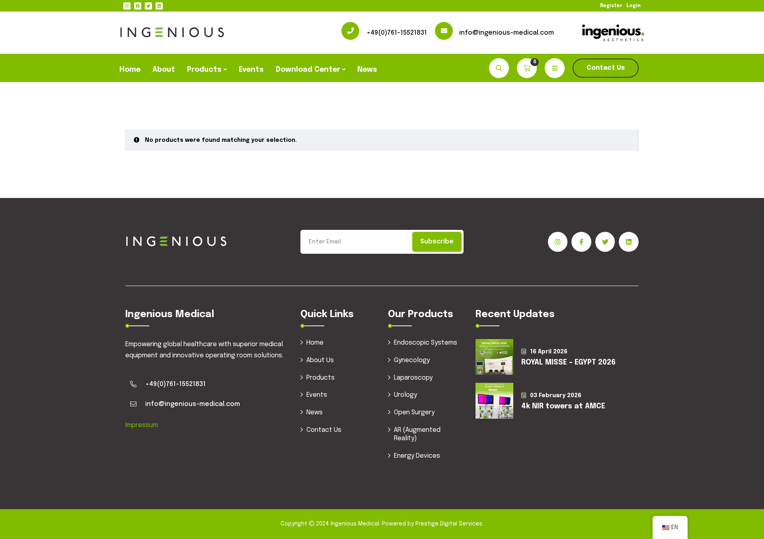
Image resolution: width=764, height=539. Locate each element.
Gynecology (412, 360)
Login (633, 6)
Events (251, 69)
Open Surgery (414, 412)
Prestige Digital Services (448, 524)
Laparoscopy (413, 377)
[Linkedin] (159, 6)
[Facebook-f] (581, 242)
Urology (405, 395)
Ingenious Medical (355, 524)
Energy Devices (417, 456)
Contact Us (606, 68)
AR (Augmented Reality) (417, 434)
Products (204, 69)
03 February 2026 (555, 395)
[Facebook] (137, 6)
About (163, 69)
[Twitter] (148, 6)
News (367, 69)
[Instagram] (127, 6)
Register (611, 6)
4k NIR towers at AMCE (563, 406)
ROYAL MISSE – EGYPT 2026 (568, 362)
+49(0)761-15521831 (396, 32)
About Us (320, 360)
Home (129, 69)
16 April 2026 (548, 352)
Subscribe (437, 241)
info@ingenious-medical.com (506, 32)
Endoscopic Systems (425, 342)
